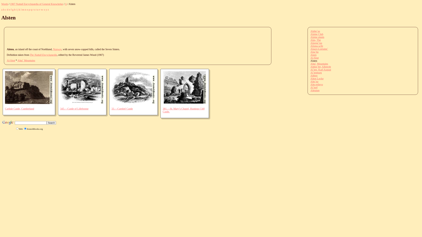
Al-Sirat (11, 60)
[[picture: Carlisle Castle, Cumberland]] (29, 103)
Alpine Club (316, 34)
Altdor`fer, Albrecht (320, 66)
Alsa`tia (314, 52)
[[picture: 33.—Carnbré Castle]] (133, 103)
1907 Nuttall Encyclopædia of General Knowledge (36, 4)
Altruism (314, 90)
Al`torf (313, 87)
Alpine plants (317, 37)
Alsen (313, 54)
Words (4, 4)
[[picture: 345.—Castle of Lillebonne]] (82, 103)
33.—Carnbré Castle (122, 108)
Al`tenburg (316, 72)
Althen (313, 75)
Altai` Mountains (26, 60)
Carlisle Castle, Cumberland (19, 108)
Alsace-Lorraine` (319, 49)
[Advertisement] (67, 37)
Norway (57, 49)
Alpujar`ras (316, 43)
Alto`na (314, 81)
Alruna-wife (316, 46)
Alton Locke (317, 78)
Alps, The (315, 40)
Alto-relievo (316, 84)
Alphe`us (315, 31)
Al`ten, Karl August (320, 69)
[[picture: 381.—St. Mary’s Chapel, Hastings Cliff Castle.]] (185, 103)
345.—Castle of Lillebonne (74, 108)
